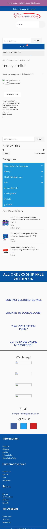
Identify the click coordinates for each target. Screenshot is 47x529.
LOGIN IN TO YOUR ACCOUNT (23, 312)
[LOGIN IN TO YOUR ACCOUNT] (23, 307)
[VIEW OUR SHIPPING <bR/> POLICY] (23, 320)
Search (39, 139)
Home (5, 60)
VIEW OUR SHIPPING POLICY (23, 327)
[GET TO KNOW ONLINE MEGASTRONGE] (23, 336)
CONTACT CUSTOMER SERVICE (24, 299)
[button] (4, 15)
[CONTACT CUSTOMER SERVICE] (23, 294)
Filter (6, 153)
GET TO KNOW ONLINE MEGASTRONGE (23, 343)
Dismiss (37, 3)
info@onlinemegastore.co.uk (23, 9)
